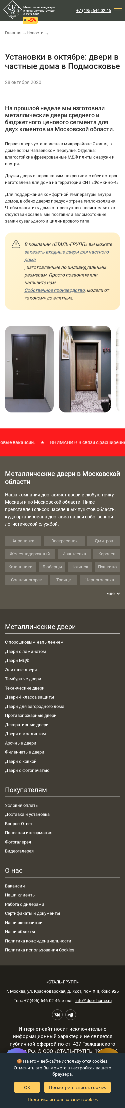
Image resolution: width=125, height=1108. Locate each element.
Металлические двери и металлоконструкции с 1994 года (39, 11)
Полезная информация (28, 832)
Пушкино (107, 566)
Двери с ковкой (21, 761)
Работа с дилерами (24, 904)
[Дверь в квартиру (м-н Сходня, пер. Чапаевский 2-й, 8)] (29, 369)
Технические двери (25, 688)
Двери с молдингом (25, 733)
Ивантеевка (74, 553)
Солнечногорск (26, 579)
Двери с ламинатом (25, 651)
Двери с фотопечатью (27, 770)
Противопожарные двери (31, 715)
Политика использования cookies (63, 1099)
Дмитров (104, 540)
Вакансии (15, 885)
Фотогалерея (18, 841)
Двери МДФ (17, 660)
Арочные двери (20, 743)
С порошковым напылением (34, 642)
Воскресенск (64, 540)
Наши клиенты (20, 894)
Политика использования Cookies (39, 949)
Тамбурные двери (23, 678)
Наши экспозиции (24, 922)
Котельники (20, 566)
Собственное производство (54, 290)
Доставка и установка (27, 814)
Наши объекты (20, 931)
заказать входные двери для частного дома (66, 255)
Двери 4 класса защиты (29, 697)
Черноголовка (99, 579)
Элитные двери (21, 669)
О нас (13, 870)
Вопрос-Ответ (19, 823)
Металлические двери (40, 627)
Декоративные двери (27, 724)
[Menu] (118, 10)
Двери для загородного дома (34, 706)
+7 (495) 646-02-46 (93, 10)
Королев (106, 553)
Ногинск (79, 566)
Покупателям (26, 790)
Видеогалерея (19, 850)
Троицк (63, 579)
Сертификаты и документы (32, 913)
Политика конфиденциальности (38, 940)
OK (27, 1087)
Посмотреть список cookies (77, 1087)
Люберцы (52, 566)
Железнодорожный (30, 553)
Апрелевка (23, 540)
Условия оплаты (22, 805)
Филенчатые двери (24, 752)
